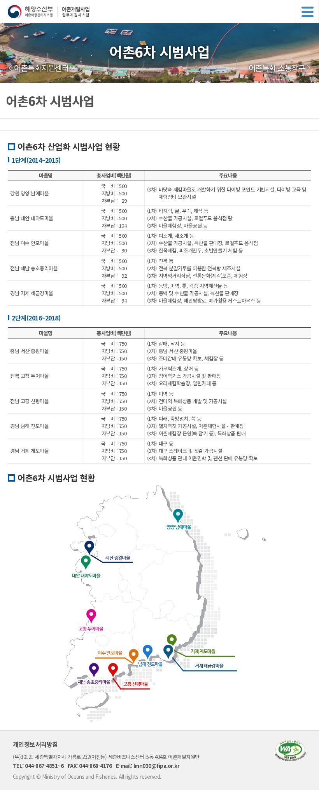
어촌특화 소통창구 (277, 68)
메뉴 (307, 11)
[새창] (290, 759)
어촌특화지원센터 (41, 68)
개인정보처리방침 (35, 744)
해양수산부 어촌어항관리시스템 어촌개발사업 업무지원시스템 (163, 11)
